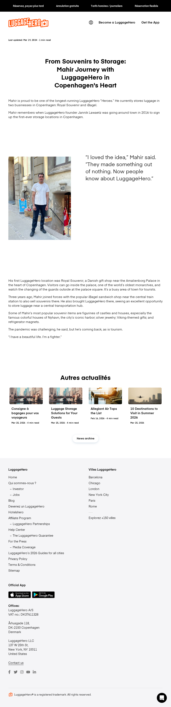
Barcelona (95, 477)
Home (12, 477)
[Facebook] (9, 672)
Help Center (16, 529)
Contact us (16, 663)
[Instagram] (21, 672)
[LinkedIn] (34, 672)
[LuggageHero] (28, 26)
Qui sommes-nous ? (22, 483)
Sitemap (14, 570)
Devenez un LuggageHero (26, 506)
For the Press (17, 541)
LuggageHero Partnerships (31, 524)
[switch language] (91, 22)
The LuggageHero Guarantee (33, 535)
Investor (18, 489)
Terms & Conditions (21, 564)
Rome (93, 506)
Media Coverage (24, 547)
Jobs (16, 495)
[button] (162, 698)
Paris (92, 500)
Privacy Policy (17, 559)
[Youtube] (28, 672)
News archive (85, 438)
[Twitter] (15, 672)
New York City (99, 495)
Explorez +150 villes (102, 518)
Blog (11, 500)
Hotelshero (16, 512)
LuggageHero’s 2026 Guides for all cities (36, 553)
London (94, 489)
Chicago (94, 483)
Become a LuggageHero (117, 22)
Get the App (150, 22)
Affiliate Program (19, 518)
